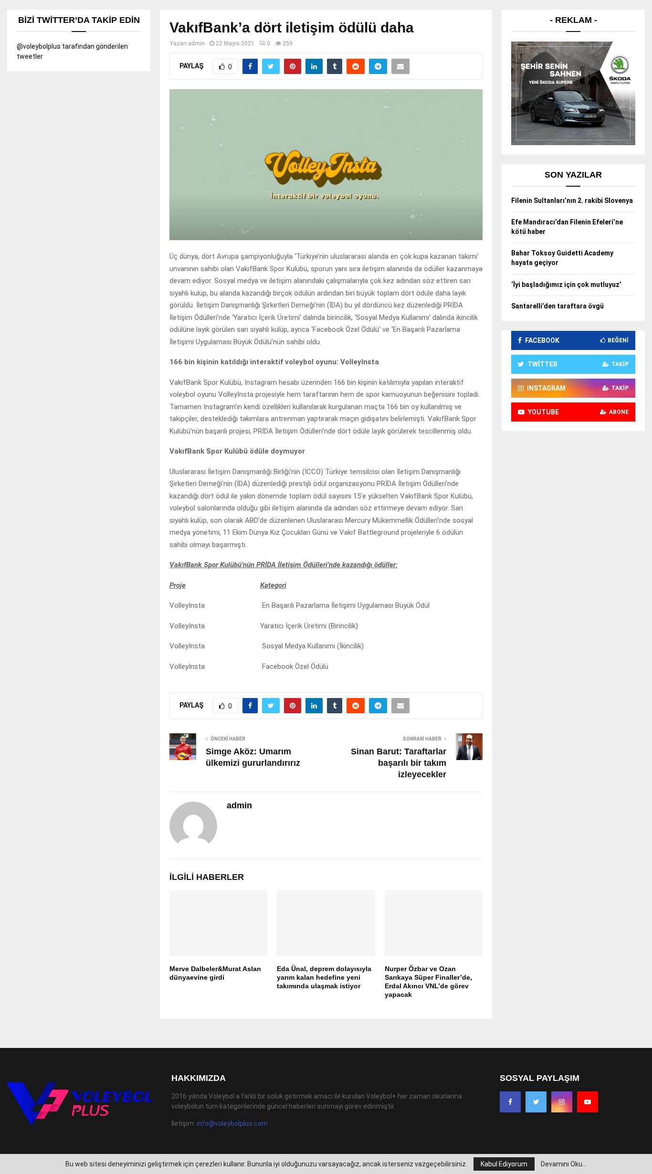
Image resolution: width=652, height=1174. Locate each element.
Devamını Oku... (564, 1164)
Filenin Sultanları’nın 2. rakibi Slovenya (572, 200)
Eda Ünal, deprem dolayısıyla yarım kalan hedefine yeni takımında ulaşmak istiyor (324, 977)
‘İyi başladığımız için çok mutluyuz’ (566, 284)
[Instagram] (561, 1101)
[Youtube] (587, 1101)
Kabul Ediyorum (504, 1164)
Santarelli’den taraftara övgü (557, 306)
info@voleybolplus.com (232, 1123)
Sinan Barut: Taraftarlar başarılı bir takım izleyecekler (398, 763)
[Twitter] (536, 1101)
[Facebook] (510, 1101)
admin (196, 43)
